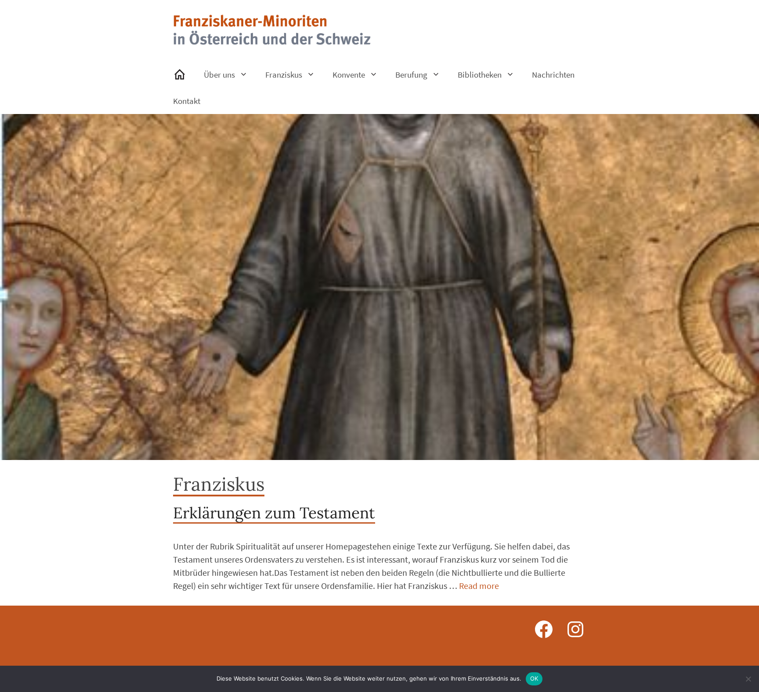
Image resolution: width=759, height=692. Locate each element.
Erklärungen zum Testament (274, 513)
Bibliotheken (480, 74)
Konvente (349, 74)
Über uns (219, 74)
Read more (479, 585)
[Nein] (748, 678)
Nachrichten (553, 74)
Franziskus (283, 74)
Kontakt (186, 101)
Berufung (411, 74)
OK (534, 678)
